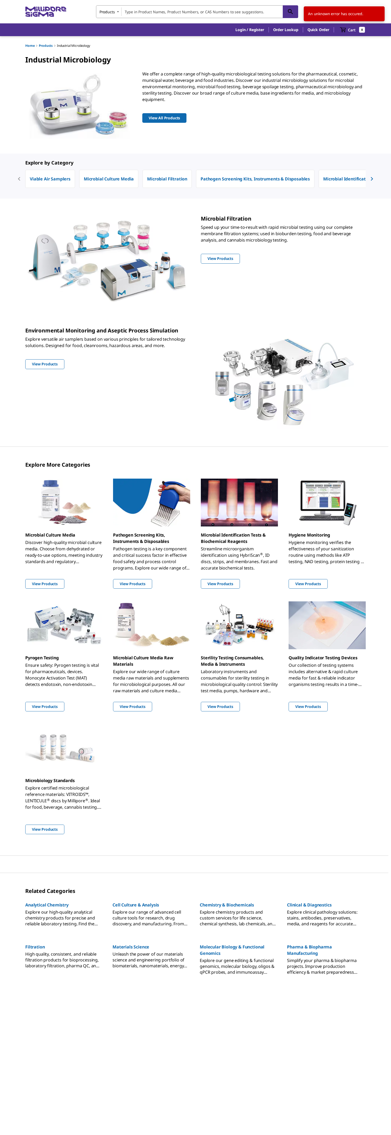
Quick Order (318, 29)
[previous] (19, 179)
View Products (45, 583)
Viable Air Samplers (50, 179)
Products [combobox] (107, 11)
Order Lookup (285, 29)
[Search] (290, 11)
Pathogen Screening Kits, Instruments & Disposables (255, 179)
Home (30, 45)
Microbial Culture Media (109, 179)
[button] (249, 29)
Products (46, 45)
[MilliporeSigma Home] (45, 12)
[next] (372, 179)
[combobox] (197, 11)
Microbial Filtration (167, 179)
